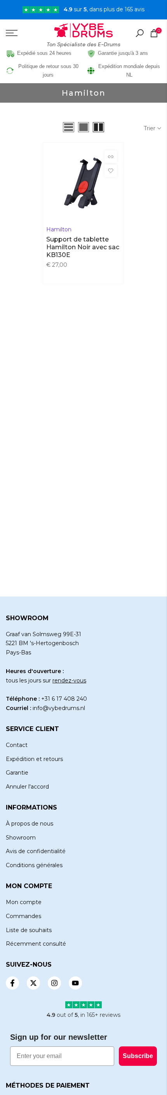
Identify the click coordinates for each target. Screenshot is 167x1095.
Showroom (21, 837)
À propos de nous (29, 823)
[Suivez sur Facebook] (12, 983)
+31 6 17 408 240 (64, 698)
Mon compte (24, 902)
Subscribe (138, 1056)
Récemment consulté (36, 943)
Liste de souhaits (29, 930)
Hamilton (58, 229)
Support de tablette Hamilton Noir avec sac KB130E (82, 247)
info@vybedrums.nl (59, 708)
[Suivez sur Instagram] (54, 983)
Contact (17, 745)
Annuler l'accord (27, 786)
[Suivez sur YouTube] (75, 983)
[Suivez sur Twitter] (33, 983)
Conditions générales (34, 865)
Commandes (23, 916)
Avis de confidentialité (36, 851)
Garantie (17, 772)
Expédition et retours (34, 759)
